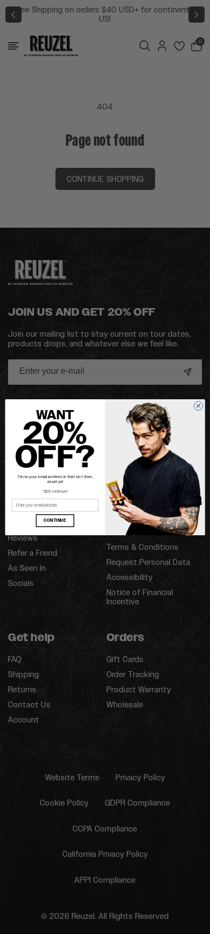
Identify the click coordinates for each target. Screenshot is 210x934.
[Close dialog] (198, 405)
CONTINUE (55, 520)
